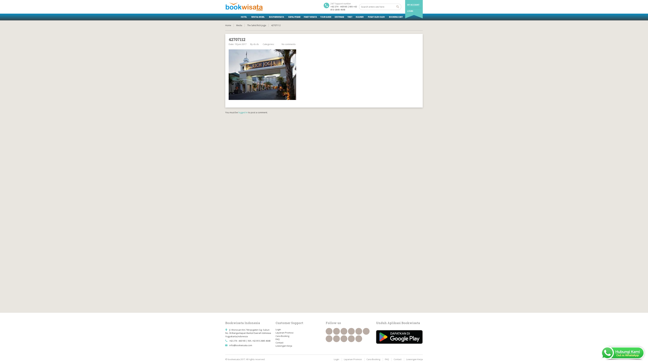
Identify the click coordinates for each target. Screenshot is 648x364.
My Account (413, 4)
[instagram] (351, 338)
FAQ (278, 339)
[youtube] (366, 331)
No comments (289, 44)
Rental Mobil (258, 17)
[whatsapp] (344, 338)
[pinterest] (336, 338)
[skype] (358, 338)
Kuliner (359, 17)
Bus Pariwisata (276, 17)
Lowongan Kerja (284, 345)
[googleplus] (358, 331)
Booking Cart (396, 17)
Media (239, 25)
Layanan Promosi (284, 332)
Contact (279, 342)
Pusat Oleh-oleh (376, 17)
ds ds (256, 44)
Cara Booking (282, 336)
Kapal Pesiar (294, 17)
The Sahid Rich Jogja (256, 25)
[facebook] (329, 331)
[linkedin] (351, 331)
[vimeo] (329, 338)
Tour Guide (325, 17)
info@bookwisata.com (240, 345)
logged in (243, 112)
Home (228, 25)
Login (410, 11)
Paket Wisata (310, 17)
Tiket (349, 17)
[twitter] (336, 331)
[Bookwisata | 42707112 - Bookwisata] (244, 7)
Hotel (244, 17)
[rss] (344, 331)
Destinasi (339, 17)
